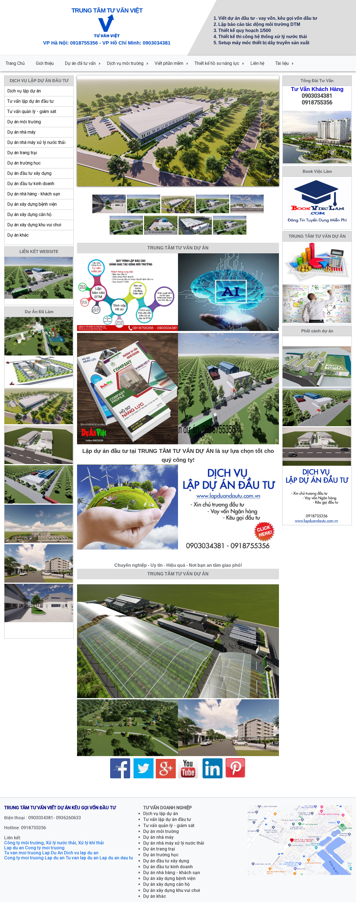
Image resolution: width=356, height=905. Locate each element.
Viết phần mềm (169, 63)
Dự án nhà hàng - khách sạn (33, 194)
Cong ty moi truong (45, 850)
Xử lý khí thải (91, 845)
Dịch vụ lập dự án (24, 91)
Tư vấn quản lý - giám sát (31, 111)
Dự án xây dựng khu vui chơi (34, 224)
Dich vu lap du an (81, 855)
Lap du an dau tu (116, 860)
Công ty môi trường (24, 845)
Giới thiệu (45, 63)
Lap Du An (52, 855)
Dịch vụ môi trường (125, 63)
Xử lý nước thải (61, 845)
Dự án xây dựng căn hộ (29, 214)
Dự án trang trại (22, 152)
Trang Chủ (15, 63)
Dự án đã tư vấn (80, 63)
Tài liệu (282, 63)
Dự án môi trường (24, 121)
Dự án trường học (24, 163)
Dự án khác (18, 235)
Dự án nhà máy (21, 132)
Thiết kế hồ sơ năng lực (216, 63)
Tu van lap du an (82, 860)
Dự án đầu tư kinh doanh (30, 183)
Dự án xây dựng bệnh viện (32, 204)
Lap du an (14, 850)
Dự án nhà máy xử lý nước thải (36, 142)
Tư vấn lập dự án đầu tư (30, 101)
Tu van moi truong (22, 855)
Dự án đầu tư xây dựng (29, 173)
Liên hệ (257, 63)
